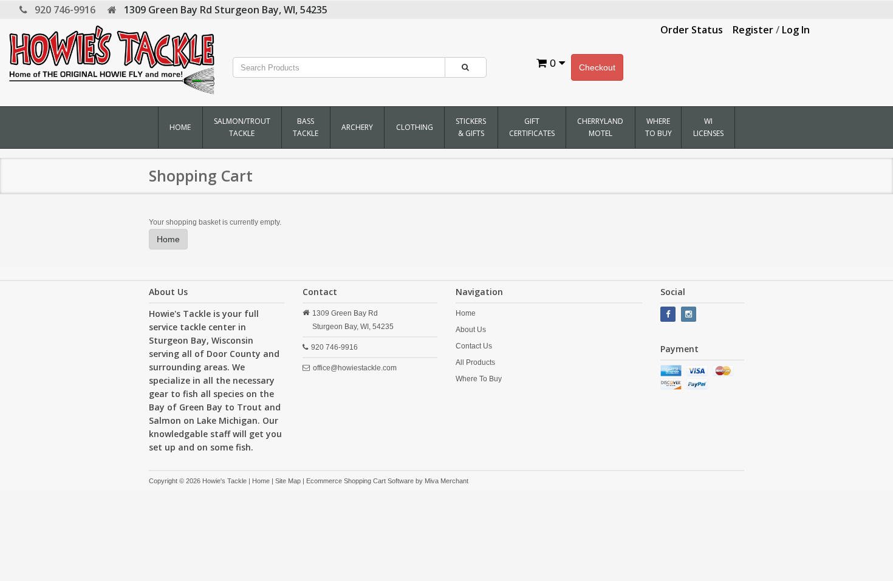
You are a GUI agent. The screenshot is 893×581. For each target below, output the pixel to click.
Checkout (597, 67)
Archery (357, 127)
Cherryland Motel (600, 127)
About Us (471, 329)
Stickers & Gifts (471, 127)
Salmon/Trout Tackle (242, 127)
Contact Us (474, 346)
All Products (475, 362)
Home (180, 127)
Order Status (691, 29)
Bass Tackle (305, 127)
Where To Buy (658, 127)
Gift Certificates (532, 127)
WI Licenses (708, 127)
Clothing (414, 127)
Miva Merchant (446, 480)
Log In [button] (796, 29)
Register (753, 29)
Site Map (288, 480)
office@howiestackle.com (355, 368)
